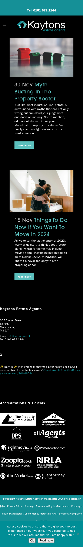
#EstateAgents (51, 370)
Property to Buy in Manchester (52, 506)
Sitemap (28, 506)
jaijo (2, 506)
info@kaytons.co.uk (19, 336)
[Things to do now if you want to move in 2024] (41, 191)
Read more (46, 540)
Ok (32, 540)
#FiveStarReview (71, 370)
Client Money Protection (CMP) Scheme (46, 513)
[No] (78, 534)
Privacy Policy (14, 506)
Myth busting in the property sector (35, 92)
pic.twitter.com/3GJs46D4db (17, 373)
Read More (24, 145)
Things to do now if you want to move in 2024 (41, 227)
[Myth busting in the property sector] (41, 57)
